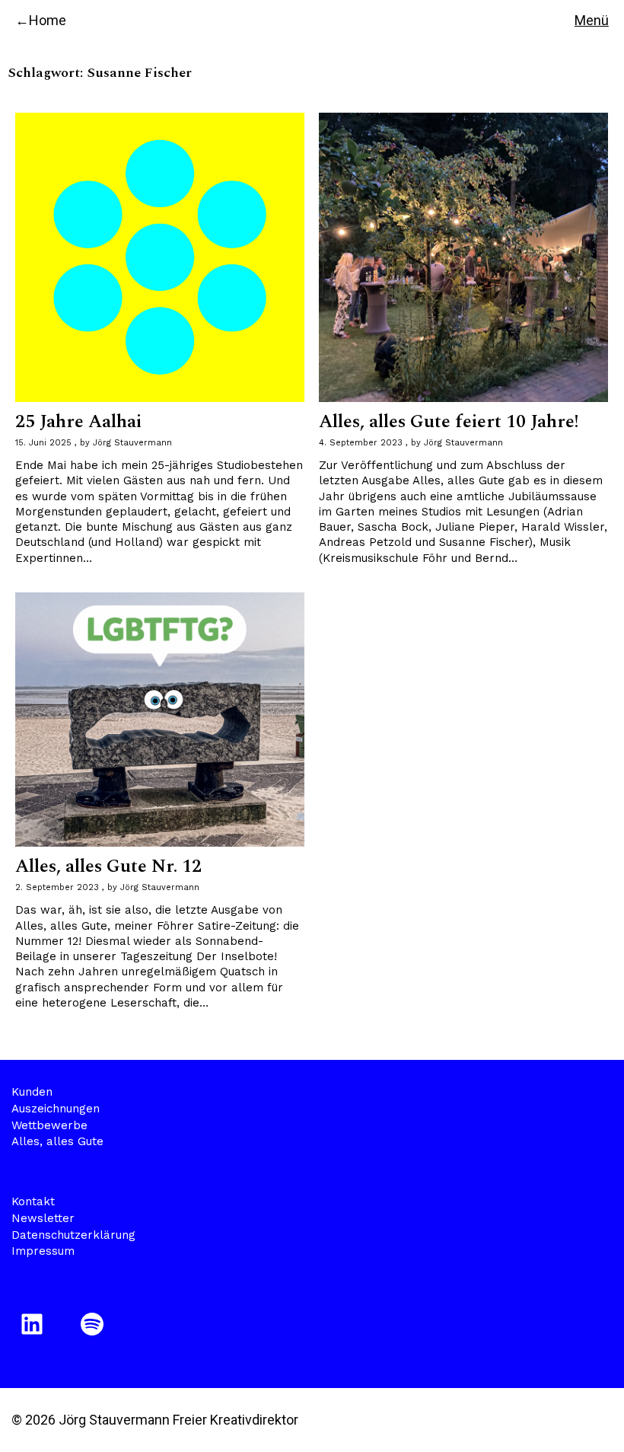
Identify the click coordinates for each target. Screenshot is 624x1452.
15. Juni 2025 (43, 443)
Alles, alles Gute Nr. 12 (108, 866)
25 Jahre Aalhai (78, 422)
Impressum (43, 1251)
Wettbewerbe (49, 1125)
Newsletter (43, 1218)
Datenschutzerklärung (73, 1235)
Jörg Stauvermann (132, 443)
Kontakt (33, 1201)
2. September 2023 (57, 887)
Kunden (32, 1092)
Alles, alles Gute (57, 1141)
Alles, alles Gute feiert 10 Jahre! (448, 422)
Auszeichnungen (55, 1108)
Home (47, 20)
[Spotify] (95, 1324)
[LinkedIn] (34, 1324)
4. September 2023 (361, 443)
